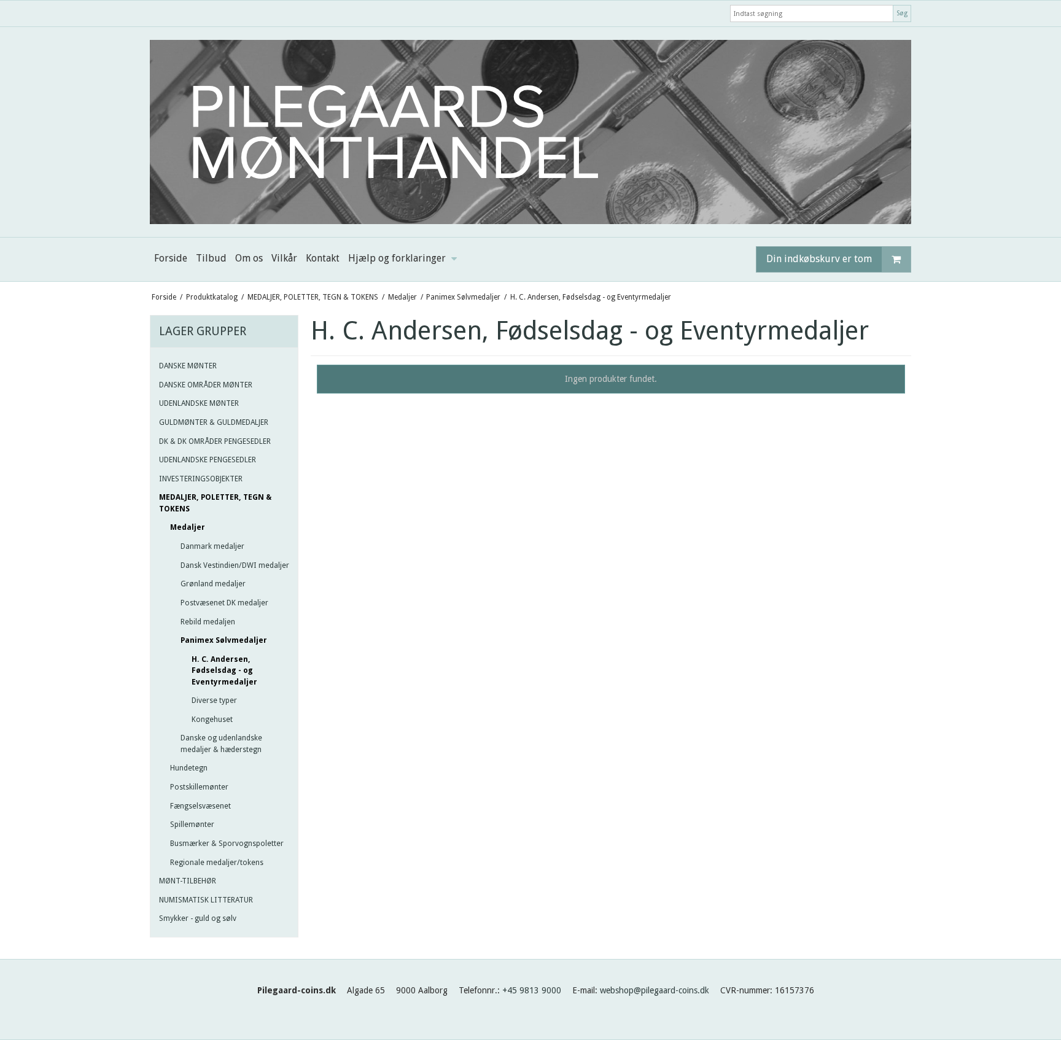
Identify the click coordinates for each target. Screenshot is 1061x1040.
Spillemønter (192, 824)
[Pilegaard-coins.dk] (530, 132)
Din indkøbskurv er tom (819, 259)
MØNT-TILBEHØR (187, 881)
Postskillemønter (199, 787)
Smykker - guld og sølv (197, 918)
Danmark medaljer (212, 546)
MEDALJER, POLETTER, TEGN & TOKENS (215, 503)
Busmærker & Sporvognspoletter (227, 843)
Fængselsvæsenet (200, 806)
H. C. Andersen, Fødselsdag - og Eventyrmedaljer (224, 670)
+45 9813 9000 (531, 990)
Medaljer (187, 527)
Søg (901, 13)
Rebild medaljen (208, 622)
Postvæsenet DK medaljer (224, 603)
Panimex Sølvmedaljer (224, 640)
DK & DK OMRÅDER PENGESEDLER (215, 441)
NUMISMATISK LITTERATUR (206, 900)
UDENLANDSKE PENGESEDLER (207, 460)
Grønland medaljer (213, 584)
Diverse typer (214, 700)
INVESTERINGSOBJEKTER (201, 479)
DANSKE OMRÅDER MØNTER (205, 385)
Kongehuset (212, 719)
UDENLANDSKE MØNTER (199, 403)
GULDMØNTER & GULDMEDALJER (213, 422)
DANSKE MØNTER (188, 366)
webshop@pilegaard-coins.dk (654, 990)
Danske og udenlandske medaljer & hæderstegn (221, 743)
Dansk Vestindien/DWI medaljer (235, 565)
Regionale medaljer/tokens (216, 862)
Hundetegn (189, 768)
